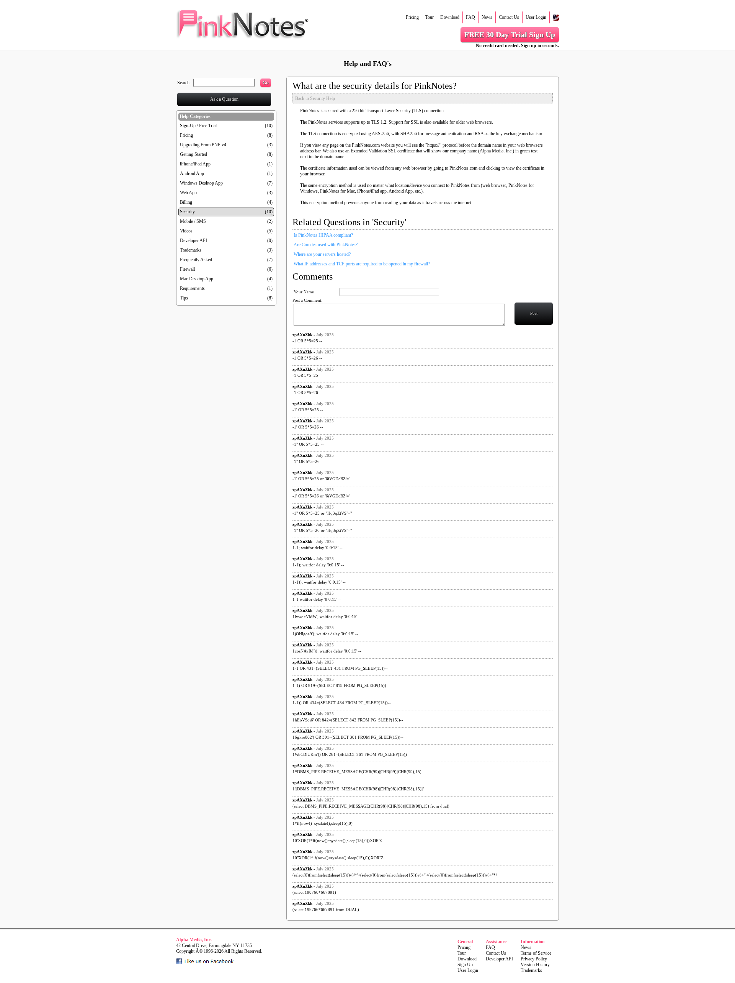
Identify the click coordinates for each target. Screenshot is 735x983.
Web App (188, 192)
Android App (192, 173)
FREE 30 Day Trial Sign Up (509, 34)
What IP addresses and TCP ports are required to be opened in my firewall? (362, 264)
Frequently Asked (196, 259)
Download (449, 17)
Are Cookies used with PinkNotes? (326, 244)
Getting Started (193, 154)
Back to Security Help (315, 98)
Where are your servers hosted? (322, 254)
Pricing (412, 17)
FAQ (470, 17)
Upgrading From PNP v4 (203, 144)
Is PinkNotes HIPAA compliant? (323, 235)
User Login (536, 17)
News (487, 17)
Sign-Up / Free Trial (198, 125)
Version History (535, 964)
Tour (429, 17)
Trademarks (190, 250)
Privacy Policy (534, 959)
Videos (186, 231)
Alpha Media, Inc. (194, 939)
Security (187, 211)
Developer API (193, 240)
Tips (184, 298)
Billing (186, 202)
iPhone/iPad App (195, 164)
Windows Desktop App (201, 183)
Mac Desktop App (196, 278)
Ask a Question (224, 99)
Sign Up (465, 964)
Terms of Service (536, 953)
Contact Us (509, 17)
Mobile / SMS (193, 221)
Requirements (192, 288)
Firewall (187, 269)
